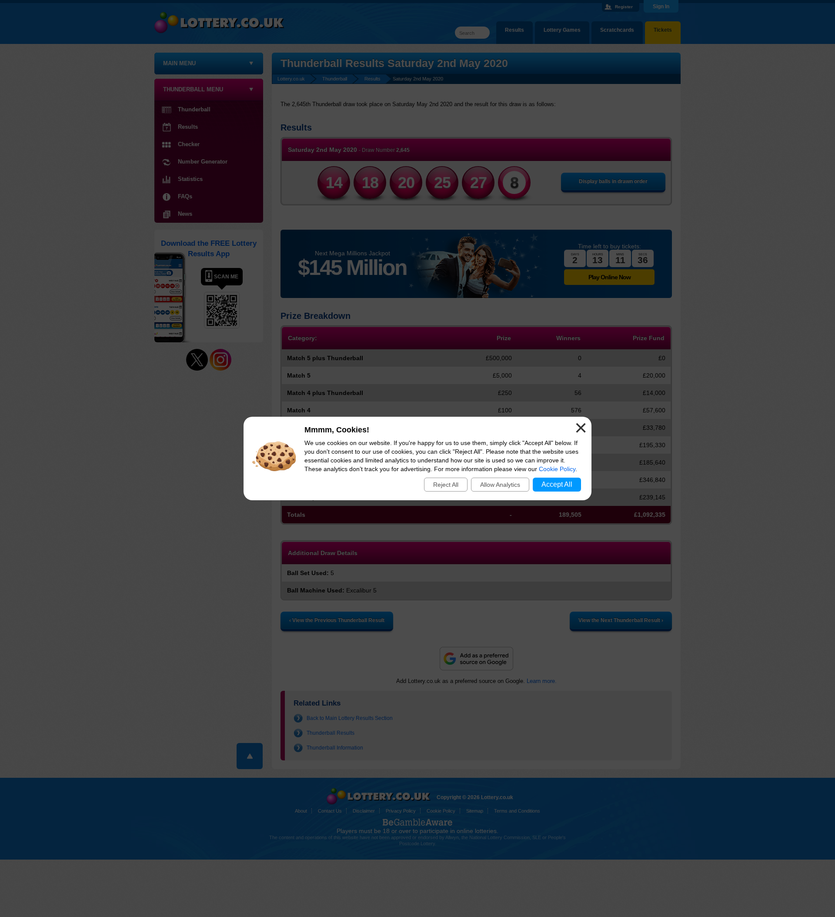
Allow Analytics (500, 484)
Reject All (445, 484)
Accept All (556, 484)
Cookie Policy (557, 468)
